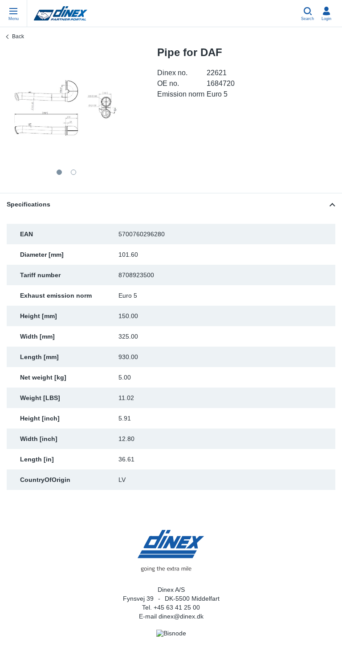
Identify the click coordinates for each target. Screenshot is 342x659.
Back (18, 36)
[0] (66, 105)
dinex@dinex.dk (181, 616)
